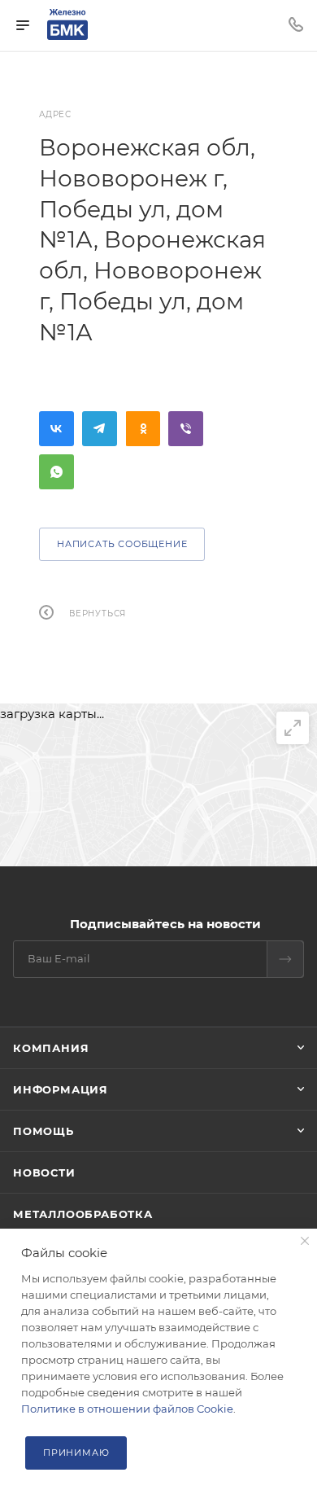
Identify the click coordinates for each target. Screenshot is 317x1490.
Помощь (43, 1130)
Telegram (99, 428)
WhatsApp (56, 471)
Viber (185, 428)
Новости (44, 1172)
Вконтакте (56, 428)
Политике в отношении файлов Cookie (127, 1408)
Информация (60, 1089)
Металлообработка (83, 1213)
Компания (51, 1047)
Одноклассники (142, 428)
